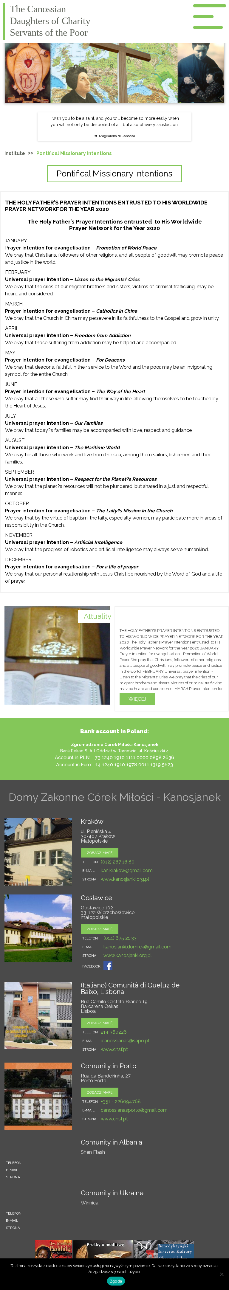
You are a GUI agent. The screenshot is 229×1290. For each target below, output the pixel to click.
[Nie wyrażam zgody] (222, 1274)
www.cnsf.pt (114, 1049)
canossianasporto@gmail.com (134, 1110)
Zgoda (116, 1281)
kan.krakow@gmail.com (127, 870)
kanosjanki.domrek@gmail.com (137, 947)
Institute (14, 153)
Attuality (97, 616)
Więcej (137, 699)
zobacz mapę (99, 853)
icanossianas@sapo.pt (125, 1041)
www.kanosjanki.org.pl (125, 879)
